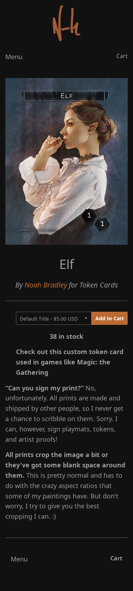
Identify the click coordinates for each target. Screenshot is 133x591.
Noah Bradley (45, 285)
